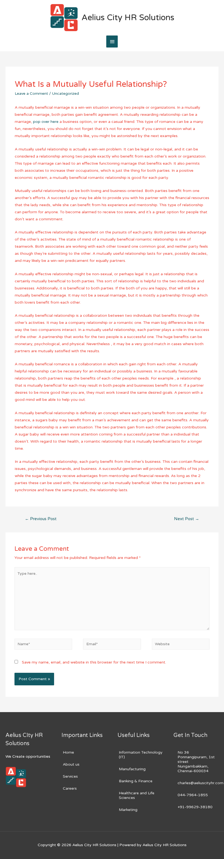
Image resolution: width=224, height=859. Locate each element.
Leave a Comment (31, 93)
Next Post (186, 518)
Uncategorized (65, 93)
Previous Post (41, 518)
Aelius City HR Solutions (128, 18)
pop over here (45, 121)
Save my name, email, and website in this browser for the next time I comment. (94, 662)
